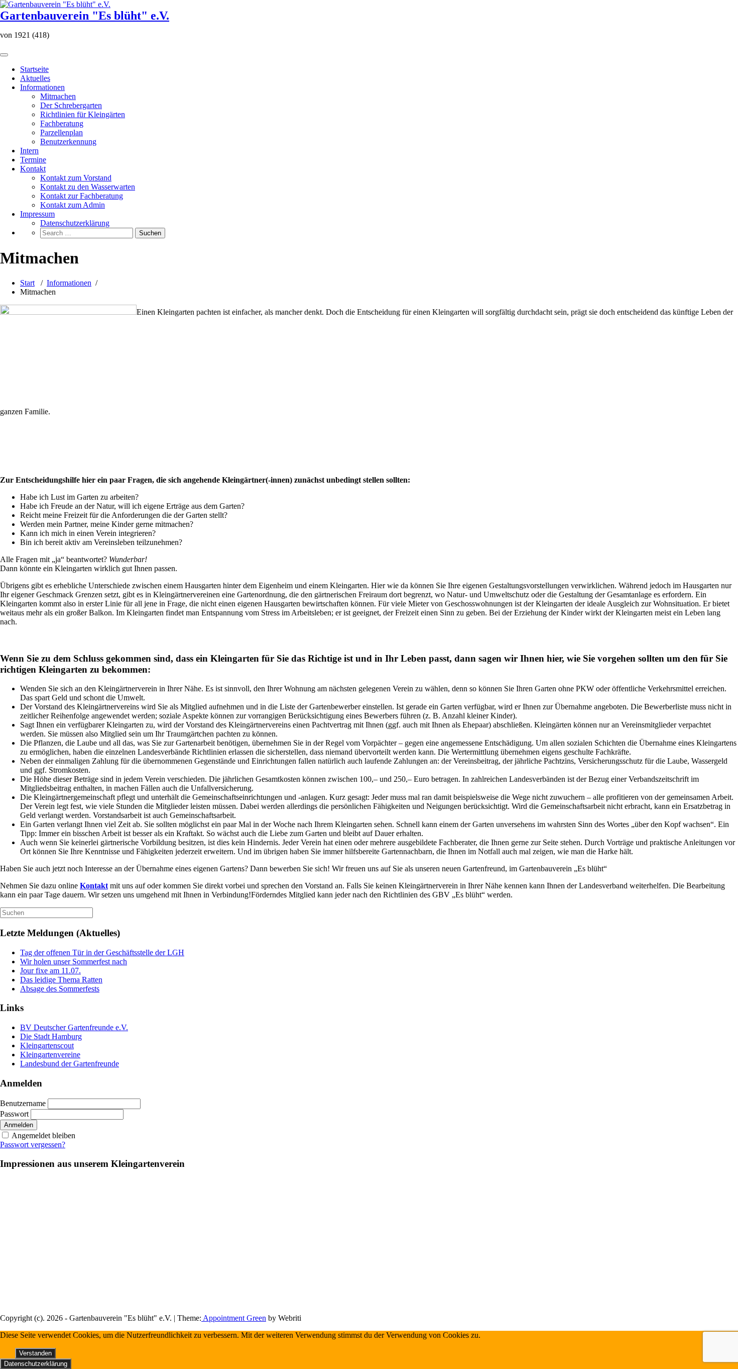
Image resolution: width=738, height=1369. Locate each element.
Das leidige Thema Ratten (61, 979)
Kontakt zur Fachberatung (81, 196)
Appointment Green (233, 1318)
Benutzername (23, 1103)
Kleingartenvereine (50, 1054)
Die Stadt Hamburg (51, 1036)
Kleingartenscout (47, 1045)
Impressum (37, 214)
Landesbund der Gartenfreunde (69, 1063)
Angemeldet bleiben (43, 1135)
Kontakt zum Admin (72, 205)
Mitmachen (58, 96)
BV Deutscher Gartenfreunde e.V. (74, 1027)
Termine (33, 159)
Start (27, 283)
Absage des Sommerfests (59, 988)
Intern (29, 150)
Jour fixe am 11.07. (50, 970)
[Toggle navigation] (4, 54)
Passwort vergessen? (32, 1144)
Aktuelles (35, 78)
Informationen (42, 87)
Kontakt (33, 168)
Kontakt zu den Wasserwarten (87, 186)
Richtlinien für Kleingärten (82, 114)
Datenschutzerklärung (74, 223)
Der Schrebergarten (71, 105)
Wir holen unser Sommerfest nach (73, 961)
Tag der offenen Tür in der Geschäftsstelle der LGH (102, 952)
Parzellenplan (61, 132)
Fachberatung (61, 123)
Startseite (34, 69)
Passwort (14, 1114)
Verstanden (35, 1353)
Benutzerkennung (68, 141)
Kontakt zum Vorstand (75, 177)
